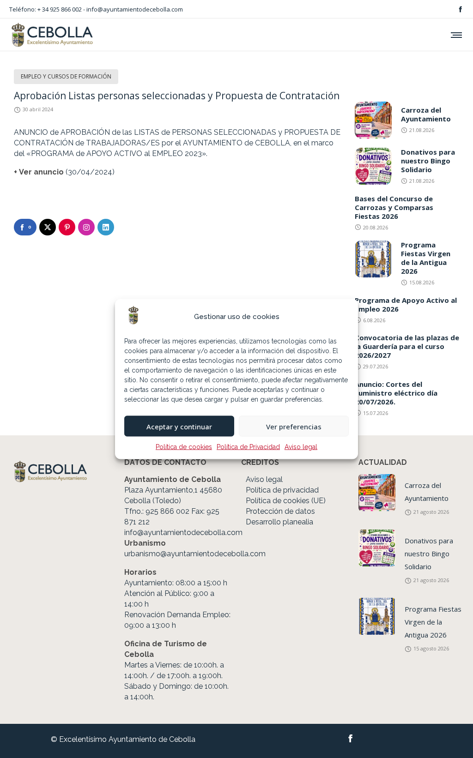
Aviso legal (301, 447)
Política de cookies (184, 447)
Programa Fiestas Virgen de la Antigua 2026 (425, 258)
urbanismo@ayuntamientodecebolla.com (195, 553)
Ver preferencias (293, 426)
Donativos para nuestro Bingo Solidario (428, 160)
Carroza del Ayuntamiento (426, 114)
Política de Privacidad (248, 447)
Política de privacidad (282, 490)
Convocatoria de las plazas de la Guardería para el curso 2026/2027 (407, 346)
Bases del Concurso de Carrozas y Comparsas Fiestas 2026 (394, 207)
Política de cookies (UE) (286, 500)
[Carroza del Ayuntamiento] (376, 492)
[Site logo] (52, 34)
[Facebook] (460, 9)
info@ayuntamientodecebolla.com (134, 9)
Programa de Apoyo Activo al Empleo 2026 (406, 304)
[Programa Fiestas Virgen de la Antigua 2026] (376, 616)
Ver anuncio (41, 172)
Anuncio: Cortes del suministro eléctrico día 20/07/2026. (396, 392)
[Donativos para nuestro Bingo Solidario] (376, 547)
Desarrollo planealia (279, 521)
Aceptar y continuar (179, 426)
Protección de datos (280, 511)
